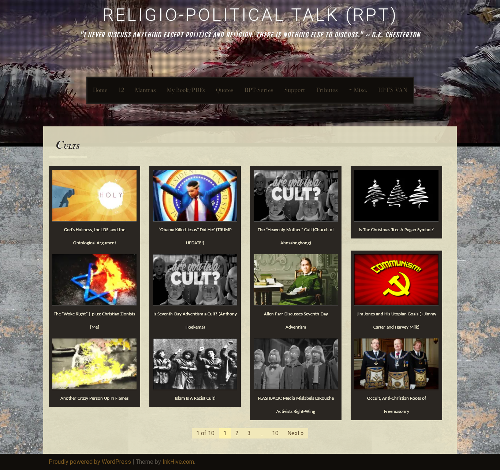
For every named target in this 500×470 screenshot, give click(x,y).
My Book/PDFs (186, 90)
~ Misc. (358, 90)
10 (275, 433)
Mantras (145, 90)
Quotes (225, 90)
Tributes (327, 90)
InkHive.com (178, 461)
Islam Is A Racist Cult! (195, 398)
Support (294, 90)
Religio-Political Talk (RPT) (250, 14)
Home (100, 90)
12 (121, 90)
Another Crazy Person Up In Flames (94, 398)
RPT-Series (259, 90)
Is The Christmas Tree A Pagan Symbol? (396, 229)
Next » (295, 433)
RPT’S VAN (392, 90)
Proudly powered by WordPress (90, 461)
